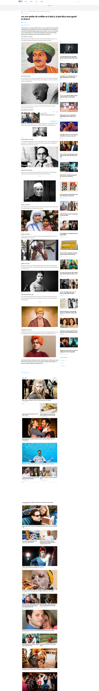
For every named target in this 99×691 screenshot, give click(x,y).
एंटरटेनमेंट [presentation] (61, 231)
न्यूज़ (24, 11)
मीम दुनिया (41, 1)
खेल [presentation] (60, 113)
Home (22, 11)
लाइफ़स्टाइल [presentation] (61, 192)
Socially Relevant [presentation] (63, 74)
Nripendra (61, 59)
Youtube (22, 261)
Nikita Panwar (62, 294)
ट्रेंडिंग (26, 1)
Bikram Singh (23, 22)
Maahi (61, 98)
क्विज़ (36, 1)
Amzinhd (22, 202)
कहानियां (31, 1)
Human (22, 137)
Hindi (21, 327)
